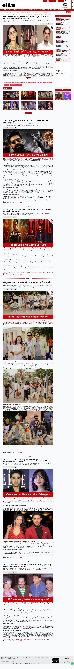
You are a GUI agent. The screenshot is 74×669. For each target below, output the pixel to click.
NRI (40, 12)
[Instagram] (72, 6)
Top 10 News (59, 16)
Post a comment (28, 113)
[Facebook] (72, 2)
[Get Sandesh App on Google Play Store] (55, 658)
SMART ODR (13, 661)
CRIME (51, 9)
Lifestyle (54, 9)
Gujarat (8, 9)
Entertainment (61, 9)
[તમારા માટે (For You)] (64, 12)
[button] (23, 10)
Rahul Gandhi (6, 84)
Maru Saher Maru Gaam (15, 9)
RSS (18, 660)
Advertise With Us (13, 660)
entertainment (9, 14)
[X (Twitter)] (50, 23)
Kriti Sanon (49, 82)
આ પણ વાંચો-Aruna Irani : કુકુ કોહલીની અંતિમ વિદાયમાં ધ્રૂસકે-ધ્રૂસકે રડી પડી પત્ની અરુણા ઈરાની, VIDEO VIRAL (26, 639)
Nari (37, 12)
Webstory (31, 9)
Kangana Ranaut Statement (34, 82)
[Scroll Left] (3, 12)
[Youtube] (72, 7)
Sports (47, 9)
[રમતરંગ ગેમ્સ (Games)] (62, 12)
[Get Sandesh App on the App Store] (55, 661)
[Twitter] (72, 4)
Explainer (11, 12)
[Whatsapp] (72, 0)
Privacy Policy (27, 660)
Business (35, 9)
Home (5, 9)
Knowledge (23, 12)
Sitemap (22, 660)
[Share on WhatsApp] (72, 663)
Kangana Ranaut (25, 82)
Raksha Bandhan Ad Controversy (15, 84)
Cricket (43, 9)
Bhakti (66, 9)
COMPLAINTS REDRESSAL (5, 661)
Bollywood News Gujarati (8, 82)
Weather (22, 9)
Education (17, 12)
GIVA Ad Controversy (17, 82)
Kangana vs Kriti (43, 82)
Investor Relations (4, 660)
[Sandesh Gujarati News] (10, 5)
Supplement (52, 0)
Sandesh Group (35, 660)
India (27, 9)
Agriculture (28, 12)
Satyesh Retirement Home (43, 660)
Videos (7, 12)
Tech (33, 12)
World (40, 9)
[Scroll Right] (47, 12)
